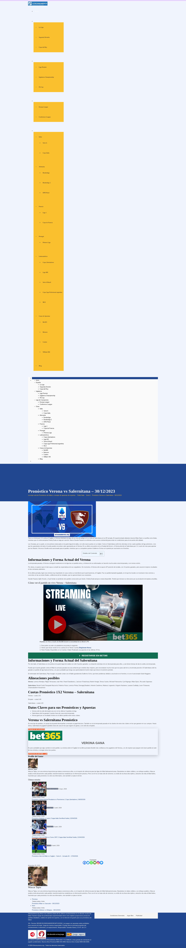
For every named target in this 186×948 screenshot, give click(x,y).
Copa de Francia (48, 222)
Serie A (45, 143)
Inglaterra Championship (46, 77)
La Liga (41, 27)
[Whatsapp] (91, 862)
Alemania (42, 166)
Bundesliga (46, 173)
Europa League (43, 107)
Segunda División (44, 37)
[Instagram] (98, 862)
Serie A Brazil (47, 282)
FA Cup (41, 87)
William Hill (46, 352)
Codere (45, 342)
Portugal (41, 236)
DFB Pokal (46, 192)
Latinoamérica (43, 256)
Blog (40, 366)
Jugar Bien (130, 915)
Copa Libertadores (48, 262)
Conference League (45, 117)
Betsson (45, 332)
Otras (36, 131)
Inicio (36, 11)
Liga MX (45, 272)
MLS (44, 302)
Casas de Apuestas (44, 316)
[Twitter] (88, 862)
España (37, 21)
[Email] (94, 862)
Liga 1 (45, 212)
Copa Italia (46, 153)
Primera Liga (46, 242)
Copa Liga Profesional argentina (52, 292)
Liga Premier (43, 67)
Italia (40, 137)
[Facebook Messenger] (101, 862)
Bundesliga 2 (47, 182)
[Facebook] (84, 862)
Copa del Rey (43, 47)
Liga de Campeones (41, 101)
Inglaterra (38, 61)
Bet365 (45, 322)
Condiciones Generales (117, 915)
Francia (41, 206)
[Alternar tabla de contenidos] (100, 553)
